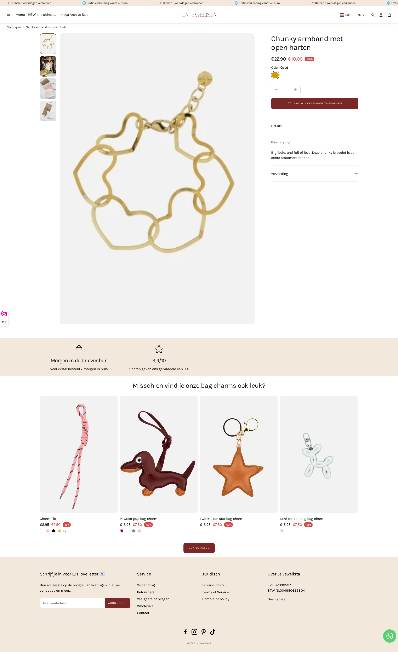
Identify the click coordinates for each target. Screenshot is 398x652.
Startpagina (14, 27)
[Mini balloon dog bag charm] (319, 454)
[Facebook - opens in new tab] (185, 632)
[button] (9, 15)
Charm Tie (48, 519)
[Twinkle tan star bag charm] (239, 454)
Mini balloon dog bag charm (302, 519)
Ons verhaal (277, 599)
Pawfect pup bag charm (138, 519)
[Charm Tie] (79, 454)
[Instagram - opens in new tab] (194, 632)
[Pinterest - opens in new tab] (203, 632)
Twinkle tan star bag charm (221, 519)
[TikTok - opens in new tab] (213, 632)
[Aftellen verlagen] (276, 89)
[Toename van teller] (295, 89)
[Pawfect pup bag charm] (159, 454)
